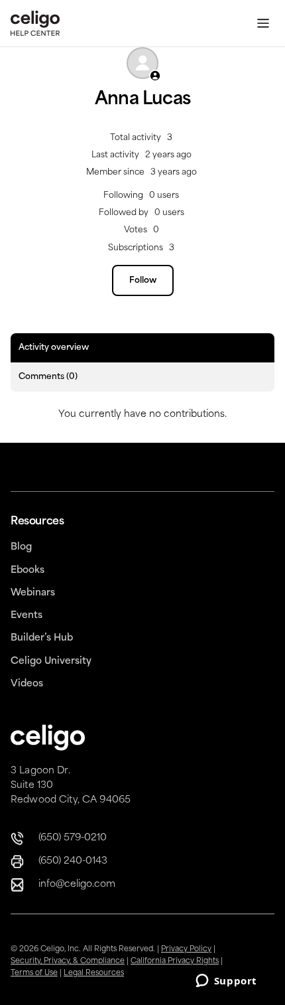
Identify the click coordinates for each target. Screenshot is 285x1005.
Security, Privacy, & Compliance (68, 961)
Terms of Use (34, 973)
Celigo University (51, 661)
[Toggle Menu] (263, 23)
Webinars (33, 593)
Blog (21, 547)
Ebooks (27, 571)
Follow (142, 281)
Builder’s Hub (42, 638)
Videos (27, 684)
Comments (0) (48, 377)
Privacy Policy (186, 949)
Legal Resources (94, 973)
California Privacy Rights (175, 961)
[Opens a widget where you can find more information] (226, 981)
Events (26, 616)
